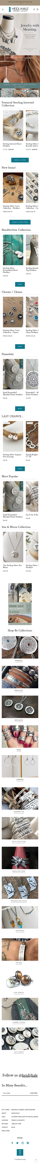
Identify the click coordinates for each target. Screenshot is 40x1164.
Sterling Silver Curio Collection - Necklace (11, 207)
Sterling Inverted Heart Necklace (12, 145)
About (4, 1113)
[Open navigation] (3, 9)
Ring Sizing (6, 1131)
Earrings (20, 780)
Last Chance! (19, 1052)
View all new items (20, 222)
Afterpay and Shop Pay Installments (24, 1117)
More (20, 284)
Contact (5, 1127)
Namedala (19, 661)
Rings (19, 750)
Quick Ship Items (18, 871)
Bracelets (19, 690)
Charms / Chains (19, 1022)
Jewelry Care (16, 1124)
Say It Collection (19, 841)
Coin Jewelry (19, 993)
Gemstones (20, 931)
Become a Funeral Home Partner (23, 1110)
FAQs (3, 1117)
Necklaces (19, 720)
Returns (5, 1124)
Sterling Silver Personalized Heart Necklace (10, 270)
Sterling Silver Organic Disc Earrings (12, 455)
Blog (13, 1127)
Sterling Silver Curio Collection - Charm (11, 331)
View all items (20, 160)
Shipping (5, 1120)
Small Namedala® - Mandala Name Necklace (13, 393)
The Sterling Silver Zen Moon (12, 566)
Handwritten (19, 812)
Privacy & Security (18, 1120)
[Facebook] (12, 1143)
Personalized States (19, 901)
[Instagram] (23, 1143)
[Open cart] (37, 9)
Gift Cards (6, 1110)
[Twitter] (17, 1143)
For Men (19, 963)
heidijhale (30, 1075)
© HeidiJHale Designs (20, 1159)
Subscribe (33, 1093)
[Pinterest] (28, 1143)
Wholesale (15, 1113)
